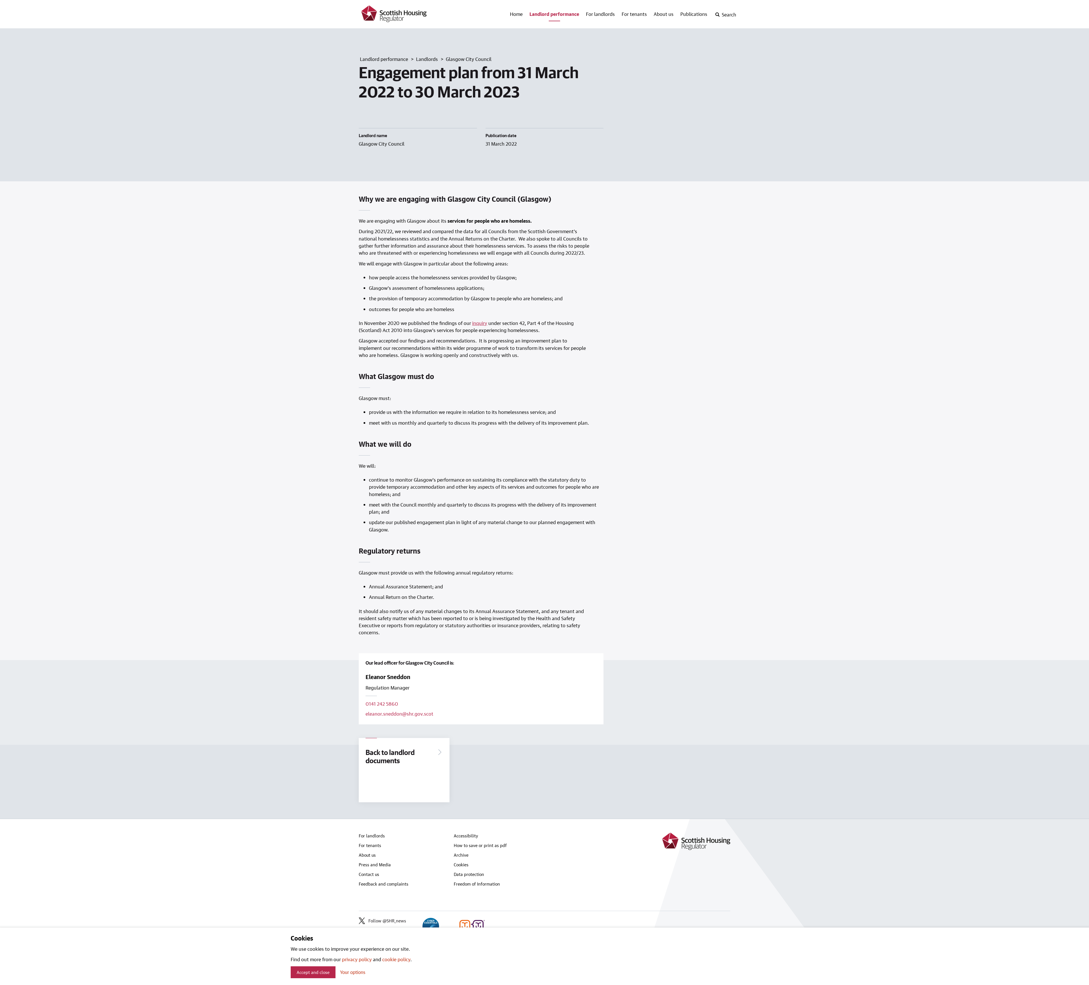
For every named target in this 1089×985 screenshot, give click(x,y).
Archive (461, 855)
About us (664, 14)
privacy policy (357, 959)
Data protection (469, 874)
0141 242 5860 (382, 704)
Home (516, 14)
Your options (352, 972)
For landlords (600, 14)
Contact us (369, 874)
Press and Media (375, 864)
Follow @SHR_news (387, 920)
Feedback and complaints (383, 883)
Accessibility (466, 835)
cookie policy (396, 959)
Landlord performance (554, 14)
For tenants (634, 14)
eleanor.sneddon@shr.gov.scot (399, 713)
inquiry (479, 323)
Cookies (461, 864)
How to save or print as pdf (480, 845)
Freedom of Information (477, 883)
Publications (693, 14)
